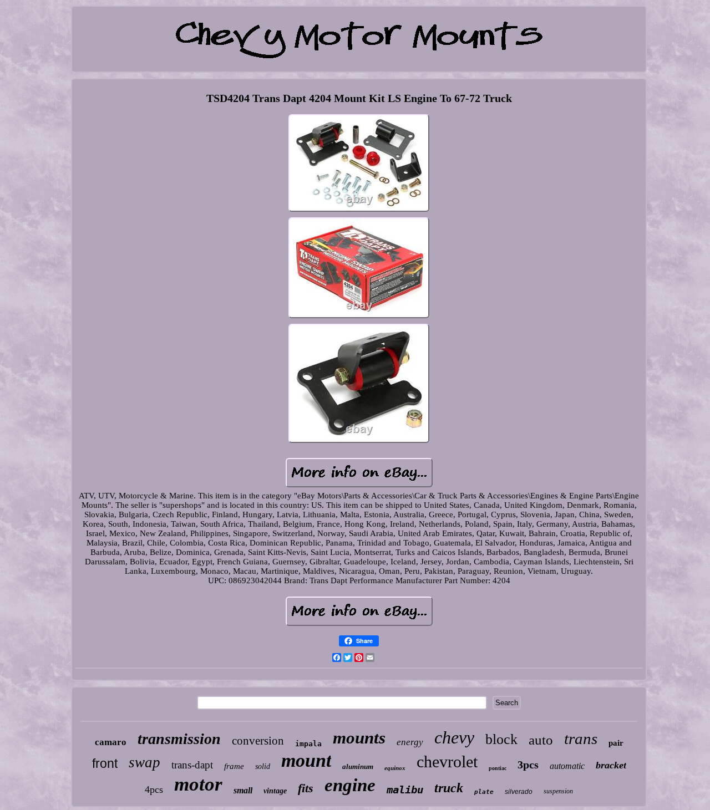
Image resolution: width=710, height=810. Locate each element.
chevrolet (447, 761)
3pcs (528, 764)
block (501, 739)
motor (198, 784)
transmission (179, 738)
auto (541, 739)
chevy (454, 737)
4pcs (154, 789)
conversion (258, 740)
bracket (611, 765)
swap (144, 762)
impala (308, 744)
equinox (394, 768)
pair (615, 742)
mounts (359, 737)
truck (448, 788)
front (105, 763)
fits (305, 788)
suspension (558, 791)
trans (580, 738)
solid (262, 766)
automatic (567, 766)
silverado (518, 792)
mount (306, 760)
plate (484, 792)
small (243, 790)
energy (410, 742)
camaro (110, 742)
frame (234, 766)
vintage (275, 791)
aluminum (357, 766)
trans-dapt (192, 765)
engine (350, 785)
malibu (405, 789)
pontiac (497, 768)
